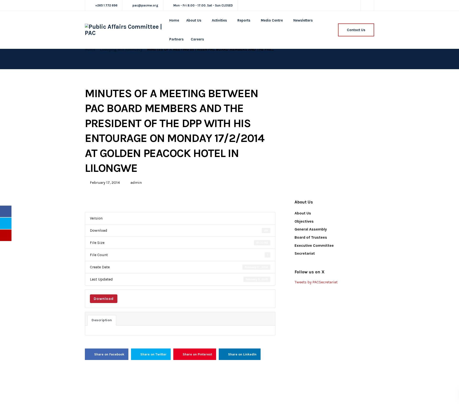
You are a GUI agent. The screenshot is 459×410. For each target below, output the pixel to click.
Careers (197, 39)
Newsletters (303, 20)
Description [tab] (102, 320)
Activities (219, 20)
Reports (243, 20)
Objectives (304, 221)
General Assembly (311, 229)
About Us (193, 20)
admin (136, 182)
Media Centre (272, 20)
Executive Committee (314, 245)
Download (104, 298)
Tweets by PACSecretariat (316, 282)
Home (174, 20)
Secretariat (305, 253)
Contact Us (356, 30)
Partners (176, 39)
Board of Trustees (311, 237)
